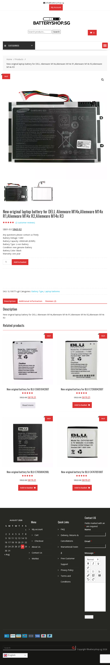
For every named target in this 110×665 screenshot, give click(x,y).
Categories (13, 45)
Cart (37, 535)
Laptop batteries (52, 291)
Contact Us (37, 552)
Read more (27, 405)
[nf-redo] (93, 579)
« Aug (6, 554)
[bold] (88, 563)
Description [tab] (10, 301)
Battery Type (37, 291)
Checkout (39, 541)
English (11, 655)
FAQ (63, 529)
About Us (36, 546)
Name (88, 529)
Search (56, 31)
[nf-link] (88, 575)
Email (88, 541)
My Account (56, 7)
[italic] (93, 563)
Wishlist (35, 558)
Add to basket (20, 262)
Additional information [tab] (30, 301)
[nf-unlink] (93, 575)
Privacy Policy (67, 570)
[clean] (88, 567)
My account (37, 529)
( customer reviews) (25, 222)
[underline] (98, 563)
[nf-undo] (88, 579)
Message (90, 553)
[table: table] (99, 575)
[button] (105, 45)
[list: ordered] (88, 571)
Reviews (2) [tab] (50, 301)
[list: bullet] (93, 571)
